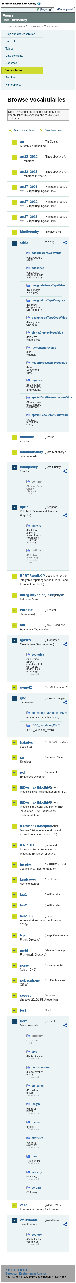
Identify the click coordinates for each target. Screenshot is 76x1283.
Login (44, 9)
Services (10, 77)
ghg (23, 698)
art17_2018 (29, 217)
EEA (22, 3)
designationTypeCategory (38, 300)
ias (22, 757)
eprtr (24, 507)
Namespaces (13, 84)
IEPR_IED (28, 845)
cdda (24, 242)
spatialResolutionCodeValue (38, 415)
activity (36, 525)
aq (22, 141)
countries (38, 654)
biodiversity (29, 232)
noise (24, 965)
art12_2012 (29, 156)
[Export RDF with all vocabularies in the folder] (65, 243)
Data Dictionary (36, 26)
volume (36, 1187)
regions (37, 380)
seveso (26, 995)
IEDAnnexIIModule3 (32, 802)
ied (22, 772)
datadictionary (31, 452)
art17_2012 (29, 202)
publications (30, 980)
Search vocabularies (24, 130)
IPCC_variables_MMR (38, 725)
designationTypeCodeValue (38, 317)
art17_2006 (29, 186)
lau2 (23, 905)
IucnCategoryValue (38, 347)
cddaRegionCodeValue (38, 252)
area (34, 1051)
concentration (38, 1067)
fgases (25, 640)
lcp (22, 935)
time (34, 1156)
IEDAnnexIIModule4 (32, 826)
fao (22, 625)
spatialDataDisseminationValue (38, 397)
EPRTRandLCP (32, 576)
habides (26, 742)
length (36, 1104)
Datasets (10, 41)
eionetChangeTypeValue (38, 332)
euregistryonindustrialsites (32, 595)
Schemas (11, 63)
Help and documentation (20, 34)
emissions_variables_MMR (38, 712)
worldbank (28, 1220)
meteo (36, 1122)
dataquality (29, 467)
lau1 (23, 894)
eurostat (26, 610)
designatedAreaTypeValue (38, 285)
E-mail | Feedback (16, 1269)
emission (38, 1085)
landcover (28, 879)
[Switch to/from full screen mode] (51, 9)
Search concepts (54, 130)
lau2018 (26, 916)
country (37, 1234)
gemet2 (26, 687)
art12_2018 (29, 171)
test (23, 1010)
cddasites (38, 268)
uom (23, 1021)
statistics (37, 1138)
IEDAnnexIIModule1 (32, 787)
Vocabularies (13, 70)
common (27, 437)
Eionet (21, 26)
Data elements (14, 55)
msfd (24, 950)
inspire (25, 864)
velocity (37, 1172)
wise (23, 1205)
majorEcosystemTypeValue (38, 362)
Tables (9, 48)
